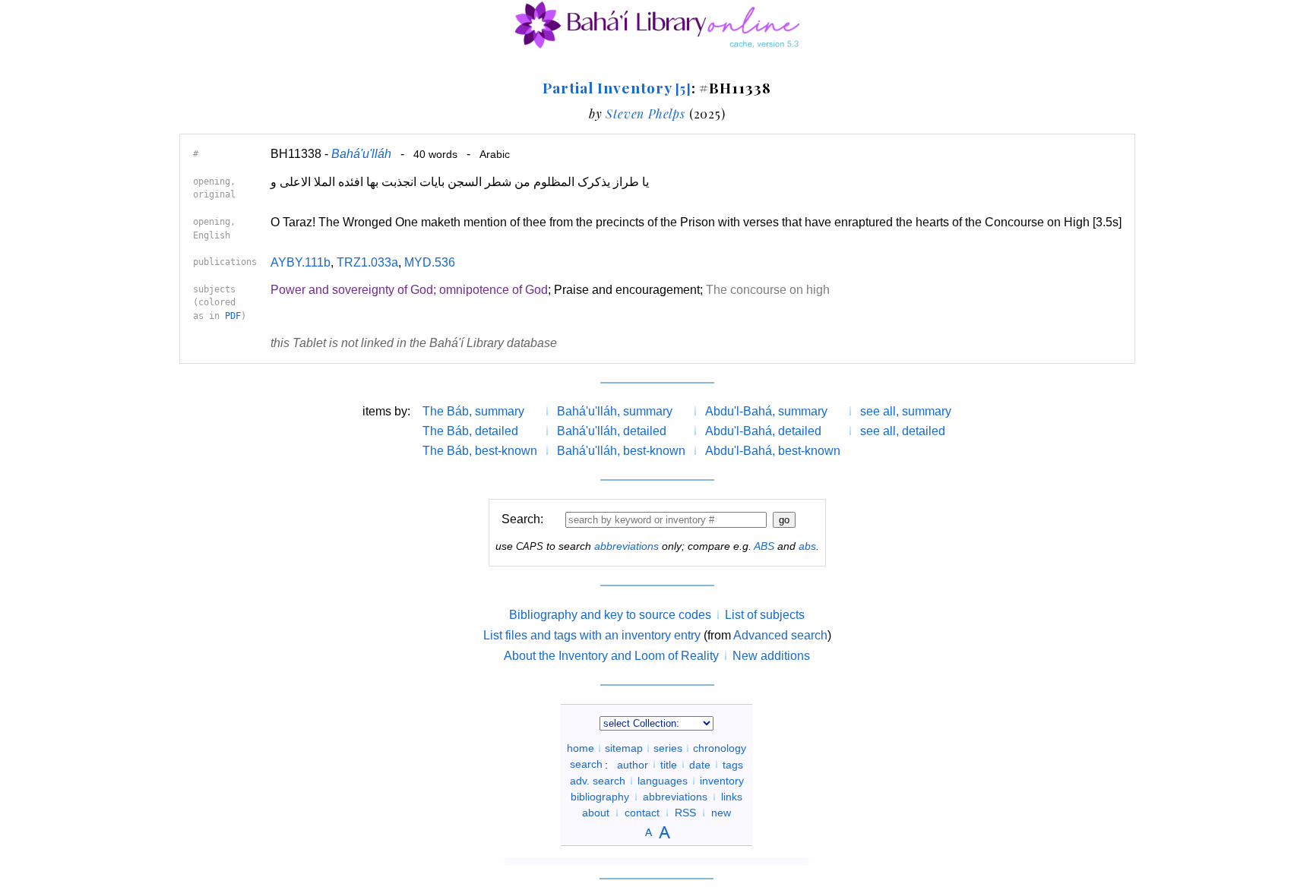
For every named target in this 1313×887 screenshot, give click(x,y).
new (721, 813)
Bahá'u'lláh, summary (614, 411)
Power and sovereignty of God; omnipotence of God (409, 289)
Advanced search (780, 635)
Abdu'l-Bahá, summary (766, 411)
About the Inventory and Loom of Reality (611, 655)
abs (807, 546)
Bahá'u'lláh (361, 153)
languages (663, 781)
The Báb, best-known (479, 450)
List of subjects (765, 614)
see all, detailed (902, 431)
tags (733, 764)
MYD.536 (429, 262)
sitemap (624, 748)
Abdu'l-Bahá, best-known (772, 450)
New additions (771, 655)
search (586, 764)
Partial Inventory (617, 87)
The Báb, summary (473, 411)
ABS (764, 546)
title (668, 764)
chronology (719, 748)
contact (642, 813)
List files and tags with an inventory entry (592, 635)
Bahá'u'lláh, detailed (611, 431)
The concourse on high (768, 289)
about (595, 813)
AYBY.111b (301, 262)
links (731, 797)
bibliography (600, 797)
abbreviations (626, 546)
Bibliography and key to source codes (610, 614)
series (667, 748)
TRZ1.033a (367, 262)
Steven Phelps (645, 114)
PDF (233, 316)
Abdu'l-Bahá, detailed (763, 431)
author (632, 764)
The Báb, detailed (470, 431)
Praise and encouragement (627, 289)
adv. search (597, 781)
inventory (722, 781)
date (699, 764)
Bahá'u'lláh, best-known (621, 450)
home (580, 748)
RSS (685, 813)
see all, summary (905, 411)
